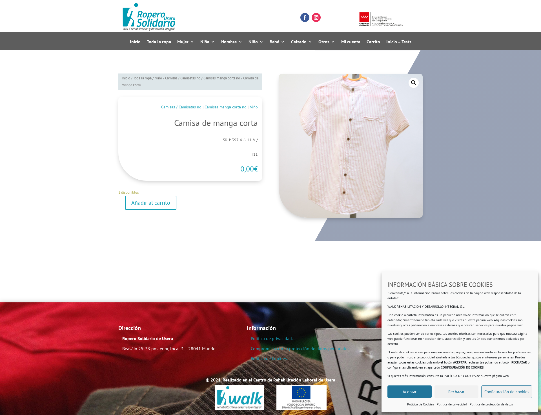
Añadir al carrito (150, 202)
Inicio (135, 41)
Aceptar (409, 391)
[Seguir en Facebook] (304, 17)
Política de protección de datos (491, 404)
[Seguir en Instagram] (316, 17)
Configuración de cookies (506, 391)
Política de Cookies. (269, 358)
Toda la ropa (159, 41)
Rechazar (456, 391)
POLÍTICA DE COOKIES (460, 376)
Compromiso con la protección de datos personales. (300, 348)
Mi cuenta (350, 41)
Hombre (229, 41)
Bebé (274, 41)
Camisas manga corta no (221, 78)
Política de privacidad (452, 404)
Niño (253, 41)
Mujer (183, 41)
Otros (323, 41)
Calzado (299, 41)
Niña (204, 41)
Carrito (373, 41)
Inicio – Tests (398, 41)
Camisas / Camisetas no (182, 78)
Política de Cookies (420, 404)
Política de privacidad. (272, 338)
